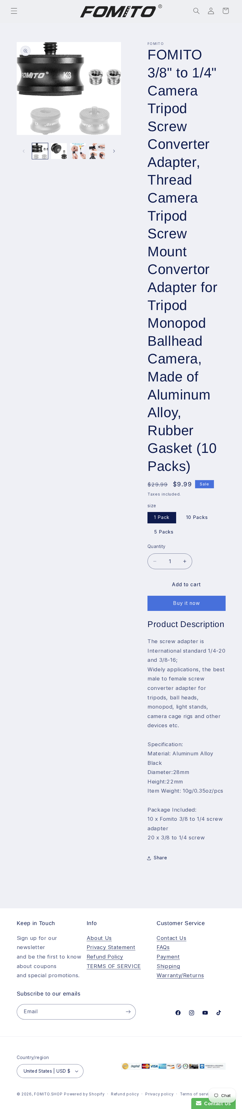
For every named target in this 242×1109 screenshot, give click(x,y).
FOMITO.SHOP (48, 1094)
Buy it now (186, 603)
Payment (168, 957)
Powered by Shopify (84, 1094)
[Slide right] (114, 151)
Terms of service (197, 1094)
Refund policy (125, 1094)
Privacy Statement (111, 947)
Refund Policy (105, 957)
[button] (14, 10)
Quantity (156, 546)
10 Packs (197, 517)
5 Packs (164, 532)
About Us (99, 938)
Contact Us (171, 938)
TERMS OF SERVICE (114, 966)
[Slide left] (24, 151)
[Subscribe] (128, 1012)
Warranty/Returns (180, 975)
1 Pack (162, 517)
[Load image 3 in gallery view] (59, 151)
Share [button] (160, 858)
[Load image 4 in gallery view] (78, 151)
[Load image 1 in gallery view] (40, 151)
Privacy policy (159, 1094)
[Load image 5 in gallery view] (97, 151)
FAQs (163, 947)
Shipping (168, 966)
